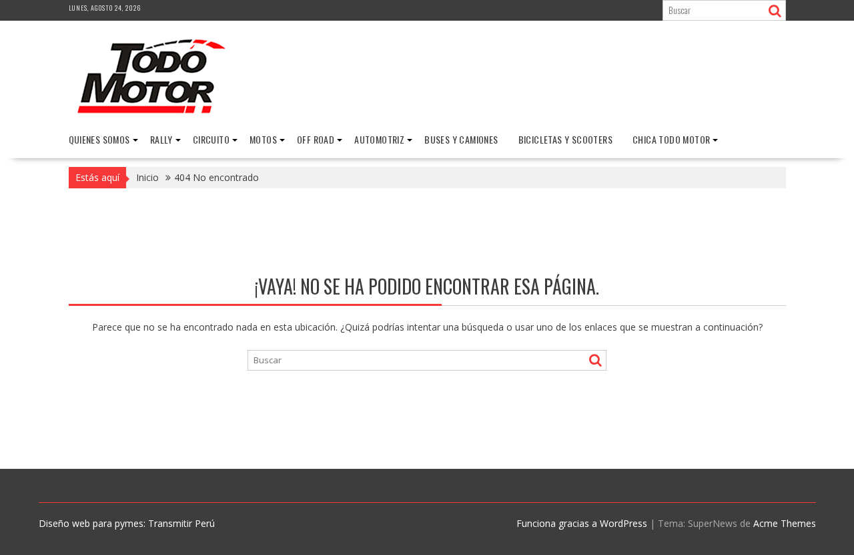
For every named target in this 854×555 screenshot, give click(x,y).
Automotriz (379, 139)
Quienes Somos (99, 139)
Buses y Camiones (461, 139)
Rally (161, 139)
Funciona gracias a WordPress (581, 523)
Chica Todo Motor (671, 139)
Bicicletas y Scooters (565, 139)
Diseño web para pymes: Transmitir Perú (127, 523)
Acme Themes (784, 523)
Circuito (211, 139)
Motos (263, 139)
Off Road (315, 139)
